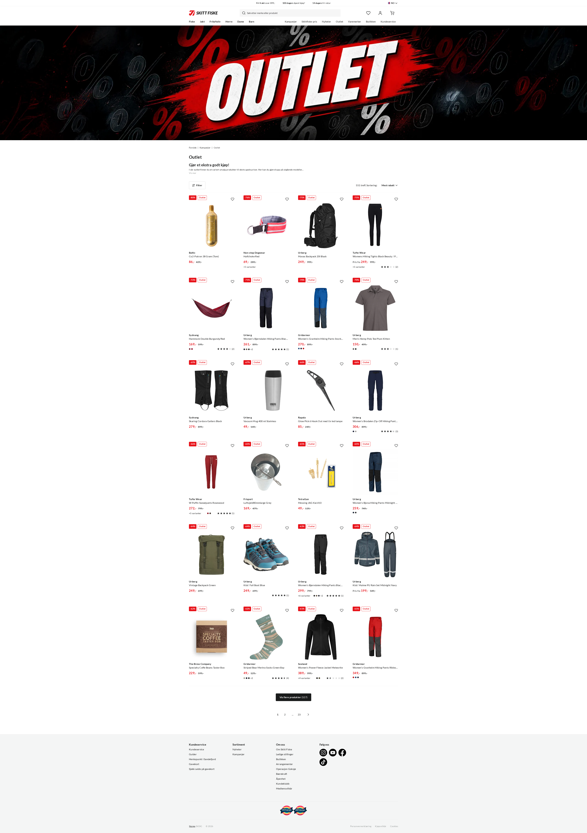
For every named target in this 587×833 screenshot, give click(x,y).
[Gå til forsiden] (203, 13)
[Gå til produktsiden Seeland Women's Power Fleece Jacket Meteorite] (320, 637)
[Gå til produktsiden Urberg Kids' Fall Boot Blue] (266, 554)
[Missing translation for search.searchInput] (243, 13)
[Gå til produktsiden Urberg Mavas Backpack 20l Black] (320, 225)
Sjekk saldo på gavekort (201, 769)
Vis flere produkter (293, 697)
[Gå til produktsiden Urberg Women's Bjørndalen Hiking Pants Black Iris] (266, 308)
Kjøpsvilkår (380, 826)
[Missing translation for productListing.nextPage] (308, 714)
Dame (240, 21)
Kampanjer (291, 21)
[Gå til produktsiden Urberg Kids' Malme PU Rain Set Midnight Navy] (375, 554)
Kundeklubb (283, 783)
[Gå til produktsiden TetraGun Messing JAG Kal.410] (320, 472)
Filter (199, 185)
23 (299, 714)
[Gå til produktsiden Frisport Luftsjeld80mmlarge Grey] (266, 472)
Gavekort (194, 764)
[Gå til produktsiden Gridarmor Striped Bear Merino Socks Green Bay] (266, 637)
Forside (192, 147)
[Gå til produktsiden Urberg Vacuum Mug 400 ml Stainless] (266, 390)
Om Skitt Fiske (284, 749)
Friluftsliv (215, 21)
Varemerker (354, 21)
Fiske (192, 21)
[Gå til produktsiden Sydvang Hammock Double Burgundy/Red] (211, 308)
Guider (193, 754)
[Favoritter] (368, 13)
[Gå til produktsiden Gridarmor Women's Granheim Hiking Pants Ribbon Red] (375, 637)
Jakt (202, 21)
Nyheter (326, 21)
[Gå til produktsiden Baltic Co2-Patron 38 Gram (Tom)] (211, 225)
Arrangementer (284, 764)
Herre (229, 21)
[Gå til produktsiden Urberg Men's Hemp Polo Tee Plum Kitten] (375, 308)
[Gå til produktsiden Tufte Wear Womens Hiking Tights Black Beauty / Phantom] (375, 225)
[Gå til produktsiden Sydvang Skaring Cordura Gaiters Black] (211, 390)
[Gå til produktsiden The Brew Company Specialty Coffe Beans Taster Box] (211, 637)
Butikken (371, 21)
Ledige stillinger (284, 754)
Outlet (339, 21)
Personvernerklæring (360, 826)
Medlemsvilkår (284, 788)
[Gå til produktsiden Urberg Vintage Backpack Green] (211, 554)
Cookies (394, 826)
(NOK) (195, 826)
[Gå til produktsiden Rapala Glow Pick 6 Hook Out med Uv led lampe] (320, 390)
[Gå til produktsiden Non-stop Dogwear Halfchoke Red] (266, 225)
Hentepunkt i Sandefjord (202, 759)
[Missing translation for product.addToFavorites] (232, 199)
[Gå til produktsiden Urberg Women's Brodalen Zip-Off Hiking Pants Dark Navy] (375, 390)
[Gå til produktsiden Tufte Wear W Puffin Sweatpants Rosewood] (211, 472)
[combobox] (290, 13)
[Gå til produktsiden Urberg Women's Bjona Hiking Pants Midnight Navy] (375, 472)
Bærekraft (281, 773)
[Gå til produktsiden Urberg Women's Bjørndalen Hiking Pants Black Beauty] (320, 554)
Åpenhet (281, 778)
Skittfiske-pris (309, 21)
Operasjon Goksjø (286, 769)
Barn (251, 21)
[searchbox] (293, 13)
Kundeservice (388, 21)
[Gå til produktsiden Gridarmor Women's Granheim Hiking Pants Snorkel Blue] (320, 308)
